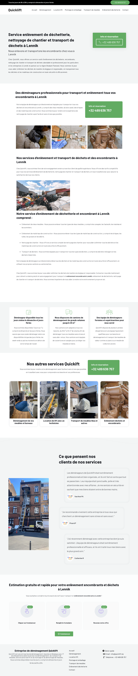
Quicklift (15, 10)
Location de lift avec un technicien (53, 421)
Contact (125, 10)
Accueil (34, 10)
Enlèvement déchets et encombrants (114, 421)
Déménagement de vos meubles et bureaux (23, 421)
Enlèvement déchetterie (111, 10)
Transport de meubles (92, 10)
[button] (120, 2)
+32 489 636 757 (100, 110)
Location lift (58, 10)
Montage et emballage (73, 10)
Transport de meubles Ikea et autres (84, 421)
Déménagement (45, 10)
